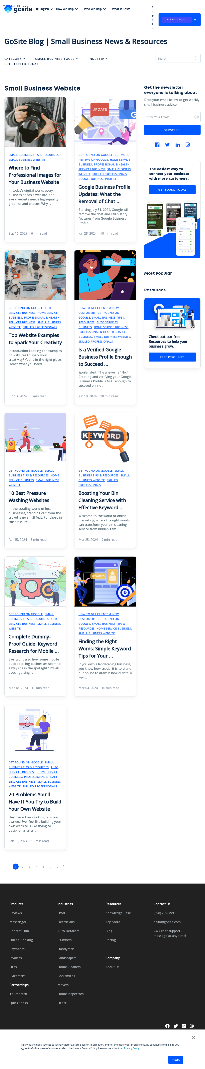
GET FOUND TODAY (172, 189)
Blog (109, 931)
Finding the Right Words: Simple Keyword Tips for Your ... (104, 648)
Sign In (153, 17)
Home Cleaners (69, 967)
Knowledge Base (118, 913)
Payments (17, 949)
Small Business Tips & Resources (34, 155)
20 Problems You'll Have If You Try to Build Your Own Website (35, 801)
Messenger (17, 922)
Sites (13, 967)
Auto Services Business (30, 310)
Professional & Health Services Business (103, 166)
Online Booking (21, 940)
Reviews (15, 913)
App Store (113, 922)
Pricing (111, 940)
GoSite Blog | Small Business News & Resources (85, 41)
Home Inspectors (70, 994)
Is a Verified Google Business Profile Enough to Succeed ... (105, 356)
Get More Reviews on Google (103, 157)
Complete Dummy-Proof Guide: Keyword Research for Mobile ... (34, 643)
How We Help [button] (65, 9)
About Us (112, 967)
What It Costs (121, 9)
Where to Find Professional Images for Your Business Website (35, 174)
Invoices (15, 958)
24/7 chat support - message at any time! (170, 933)
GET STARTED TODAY (21, 64)
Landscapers (66, 958)
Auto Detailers (68, 931)
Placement (17, 976)
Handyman (65, 949)
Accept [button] (176, 1059)
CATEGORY (12, 59)
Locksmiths (66, 976)
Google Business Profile (97, 179)
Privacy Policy (131, 1048)
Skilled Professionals (109, 174)
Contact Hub (19, 931)
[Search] (196, 58)
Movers (63, 985)
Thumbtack (18, 994)
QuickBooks (18, 1003)
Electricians (66, 922)
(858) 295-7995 (165, 913)
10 (56, 866)
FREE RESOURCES (172, 357)
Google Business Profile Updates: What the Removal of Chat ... (104, 193)
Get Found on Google (95, 155)
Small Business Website (27, 159)
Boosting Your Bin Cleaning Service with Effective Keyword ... (102, 500)
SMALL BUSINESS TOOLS (54, 59)
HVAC (61, 913)
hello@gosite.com (167, 922)
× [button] (193, 1037)
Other (61, 1003)
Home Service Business (111, 327)
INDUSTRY (96, 59)
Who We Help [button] (93, 9)
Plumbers (64, 940)
